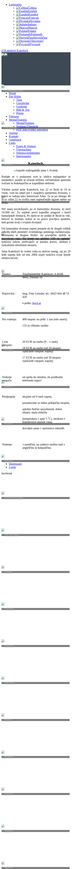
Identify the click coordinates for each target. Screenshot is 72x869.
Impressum (15, 463)
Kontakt (13, 136)
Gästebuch (15, 139)
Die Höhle (15, 96)
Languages (15, 4)
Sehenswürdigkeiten (28, 152)
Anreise (13, 133)
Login (12, 467)
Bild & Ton (23, 109)
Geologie (21, 106)
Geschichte (22, 103)
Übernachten (23, 149)
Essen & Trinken (26, 146)
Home (12, 93)
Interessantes (23, 156)
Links (12, 142)
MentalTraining (18, 119)
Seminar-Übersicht (27, 126)
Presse (20, 113)
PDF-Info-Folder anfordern (32, 129)
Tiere (19, 99)
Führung (14, 116)
